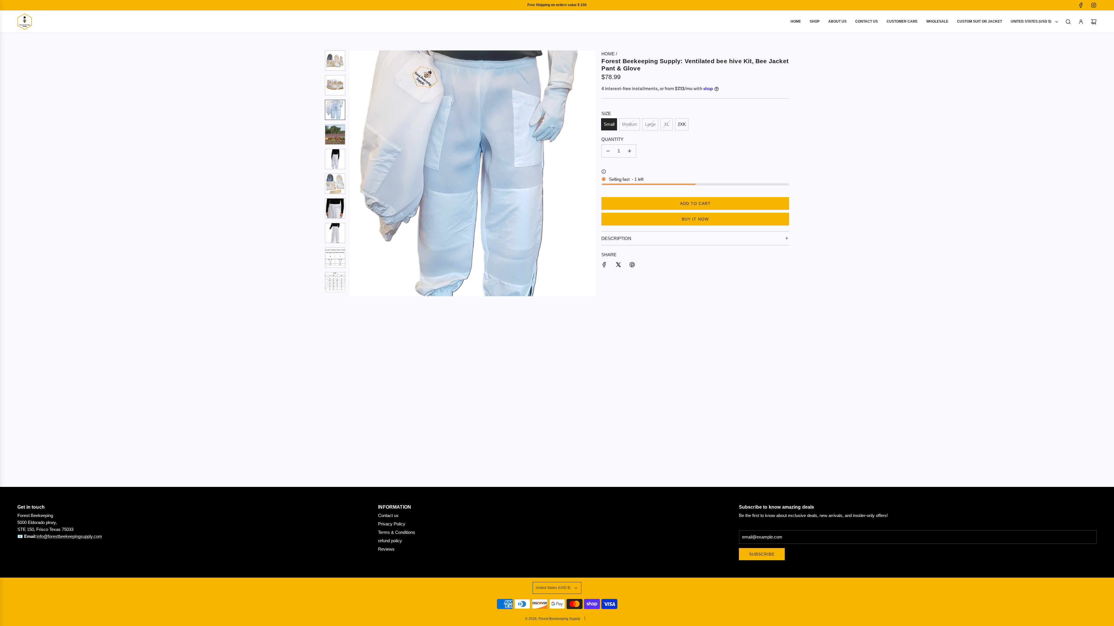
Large (650, 124)
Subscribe (762, 554)
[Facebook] (1081, 5)
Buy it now (695, 219)
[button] (354, 173)
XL (666, 124)
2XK (682, 124)
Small (609, 124)
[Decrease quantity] (608, 151)
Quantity (612, 139)
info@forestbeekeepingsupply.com (69, 536)
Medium (629, 124)
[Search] (1068, 21)
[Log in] (1081, 21)
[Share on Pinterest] (632, 265)
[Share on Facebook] (604, 265)
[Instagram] (1093, 5)
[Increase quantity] (629, 151)
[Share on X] (618, 265)
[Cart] (1093, 21)
